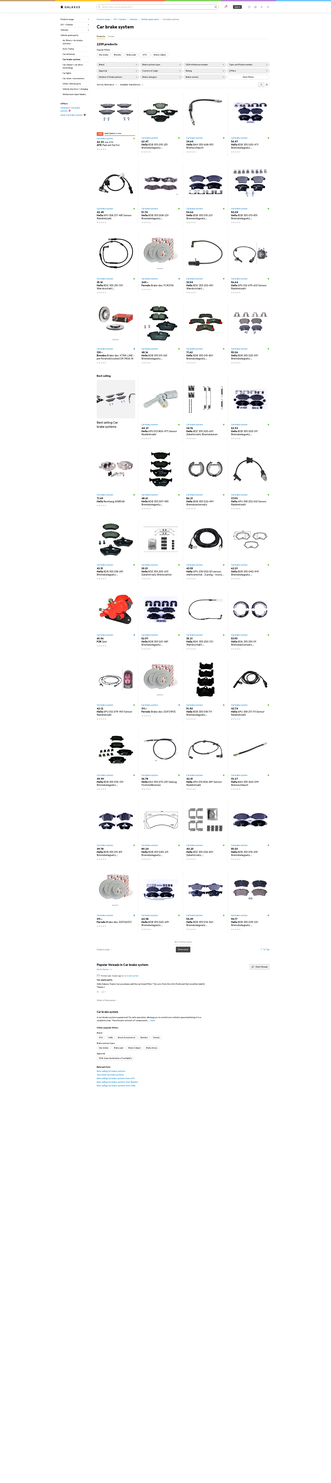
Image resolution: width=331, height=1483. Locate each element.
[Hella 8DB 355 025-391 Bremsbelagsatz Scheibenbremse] (250, 335)
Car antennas (69, 54)
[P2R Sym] (116, 621)
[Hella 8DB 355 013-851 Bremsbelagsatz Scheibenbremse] (250, 195)
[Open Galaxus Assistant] (249, 7)
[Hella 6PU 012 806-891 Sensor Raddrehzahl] (205, 761)
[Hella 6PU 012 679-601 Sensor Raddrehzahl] (250, 265)
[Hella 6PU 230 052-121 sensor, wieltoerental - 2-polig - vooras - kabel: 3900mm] (205, 551)
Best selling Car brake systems (111, 1071)
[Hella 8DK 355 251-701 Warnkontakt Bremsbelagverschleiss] (116, 265)
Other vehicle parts (72, 83)
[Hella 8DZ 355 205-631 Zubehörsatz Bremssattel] (160, 551)
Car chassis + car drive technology (73, 66)
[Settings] (225, 7)
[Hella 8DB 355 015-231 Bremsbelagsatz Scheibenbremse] (205, 195)
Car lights (67, 73)
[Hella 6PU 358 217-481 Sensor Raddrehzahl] (116, 195)
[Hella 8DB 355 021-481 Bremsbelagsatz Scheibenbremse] (160, 621)
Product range (67, 19)
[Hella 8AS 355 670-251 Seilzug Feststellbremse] (160, 761)
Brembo (117, 55)
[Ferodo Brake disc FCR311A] (160, 265)
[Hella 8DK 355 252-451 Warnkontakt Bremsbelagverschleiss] (205, 265)
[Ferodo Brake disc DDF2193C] (160, 691)
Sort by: (100, 84)
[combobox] (110, 84)
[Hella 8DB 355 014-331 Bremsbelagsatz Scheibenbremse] (116, 761)
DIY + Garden (67, 24)
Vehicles (64, 30)
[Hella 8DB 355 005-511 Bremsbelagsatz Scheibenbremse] (250, 410)
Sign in (237, 7)
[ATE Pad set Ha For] (116, 125)
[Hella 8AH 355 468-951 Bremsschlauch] (205, 125)
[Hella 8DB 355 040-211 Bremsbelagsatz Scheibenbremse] (160, 832)
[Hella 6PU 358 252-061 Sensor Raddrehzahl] (250, 481)
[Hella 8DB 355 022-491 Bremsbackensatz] (205, 481)
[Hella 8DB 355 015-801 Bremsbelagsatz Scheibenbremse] (205, 335)
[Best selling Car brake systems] (116, 401)
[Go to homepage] (70, 7)
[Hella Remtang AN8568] (116, 481)
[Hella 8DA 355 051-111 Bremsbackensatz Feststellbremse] (250, 621)
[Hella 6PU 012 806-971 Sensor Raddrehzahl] (160, 410)
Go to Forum (102, 969)
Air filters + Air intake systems (73, 42)
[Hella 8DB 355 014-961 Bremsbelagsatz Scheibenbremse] (205, 902)
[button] (134, 138)
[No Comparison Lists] (255, 7)
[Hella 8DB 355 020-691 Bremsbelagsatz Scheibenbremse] (160, 902)
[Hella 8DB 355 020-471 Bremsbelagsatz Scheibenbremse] (250, 125)
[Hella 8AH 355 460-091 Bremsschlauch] (250, 761)
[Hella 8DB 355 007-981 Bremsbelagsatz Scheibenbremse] (160, 481)
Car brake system (71, 59)
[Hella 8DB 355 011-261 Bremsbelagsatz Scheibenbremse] (160, 335)
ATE (145, 55)
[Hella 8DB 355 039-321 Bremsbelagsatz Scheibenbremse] (250, 902)
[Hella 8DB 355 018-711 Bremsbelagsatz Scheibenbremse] (205, 691)
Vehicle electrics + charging (75, 89)
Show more (183, 949)
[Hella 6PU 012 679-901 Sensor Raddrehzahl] (116, 691)
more (152, 1020)
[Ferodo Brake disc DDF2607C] (116, 902)
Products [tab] (101, 36)
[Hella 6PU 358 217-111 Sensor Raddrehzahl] (250, 691)
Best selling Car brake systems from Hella (116, 1085)
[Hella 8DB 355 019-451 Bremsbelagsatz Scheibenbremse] (250, 832)
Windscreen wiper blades (74, 94)
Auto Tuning (68, 49)
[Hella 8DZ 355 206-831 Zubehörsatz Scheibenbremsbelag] (205, 832)
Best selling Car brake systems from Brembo (117, 1082)
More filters (248, 77)
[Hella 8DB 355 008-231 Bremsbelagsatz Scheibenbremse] (160, 195)
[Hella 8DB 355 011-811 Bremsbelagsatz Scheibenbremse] (116, 832)
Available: (124, 84)
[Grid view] (261, 85)
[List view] (266, 85)
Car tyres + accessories (73, 78)
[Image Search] (216, 7)
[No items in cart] (268, 7)
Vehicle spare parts (69, 35)
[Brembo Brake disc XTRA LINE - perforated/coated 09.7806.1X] (116, 335)
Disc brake (104, 55)
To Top (266, 949)
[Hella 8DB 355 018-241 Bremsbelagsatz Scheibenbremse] (116, 551)
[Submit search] (99, 7)
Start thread (261, 967)
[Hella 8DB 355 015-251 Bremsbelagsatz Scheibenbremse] (160, 125)
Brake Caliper (160, 55)
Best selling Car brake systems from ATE (116, 1078)
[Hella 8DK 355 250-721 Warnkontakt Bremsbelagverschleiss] (205, 621)
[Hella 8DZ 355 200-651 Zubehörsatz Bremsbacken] (205, 410)
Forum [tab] (111, 36)
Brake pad (131, 55)
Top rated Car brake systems (110, 1075)
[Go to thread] (183, 983)
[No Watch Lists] (262, 7)
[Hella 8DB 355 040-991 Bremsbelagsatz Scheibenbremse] (250, 551)
